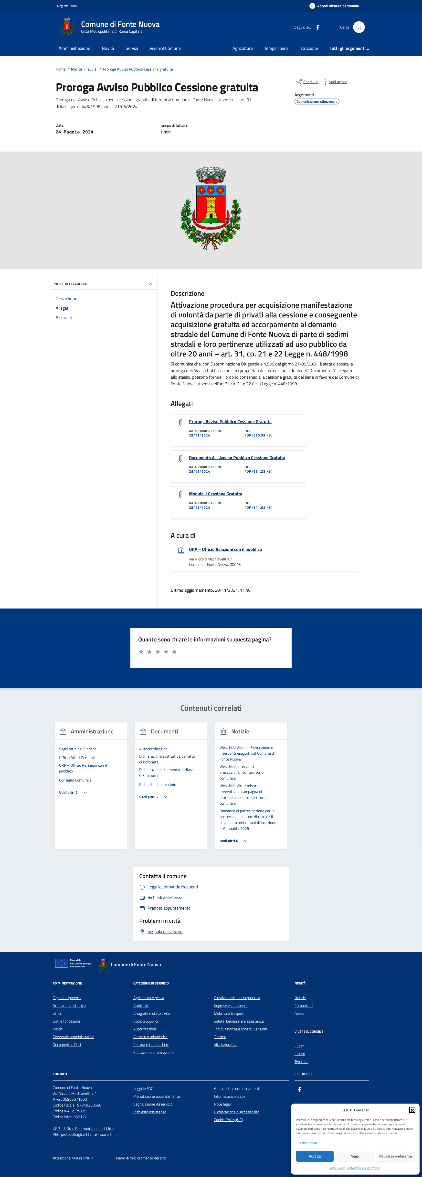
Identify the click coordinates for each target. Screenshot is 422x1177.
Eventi (300, 1054)
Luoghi (300, 1046)
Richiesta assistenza (149, 1112)
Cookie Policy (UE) (228, 1120)
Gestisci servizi (307, 1143)
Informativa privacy (229, 1096)
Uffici (57, 1013)
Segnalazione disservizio (152, 1104)
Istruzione (309, 48)
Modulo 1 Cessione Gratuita (215, 494)
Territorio (301, 1062)
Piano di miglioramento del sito (141, 1158)
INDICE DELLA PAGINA (70, 283)
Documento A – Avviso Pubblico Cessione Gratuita (237, 458)
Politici (58, 1029)
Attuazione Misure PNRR (73, 1158)
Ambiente (141, 1005)
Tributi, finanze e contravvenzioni (240, 1029)
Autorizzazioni (144, 1029)
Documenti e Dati (67, 1044)
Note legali (223, 1104)
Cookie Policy (336, 1168)
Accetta (315, 1156)
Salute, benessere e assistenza (239, 1021)
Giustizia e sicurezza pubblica (237, 998)
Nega (355, 1156)
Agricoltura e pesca (148, 998)
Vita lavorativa (225, 1044)
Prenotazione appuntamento (156, 1096)
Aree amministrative (69, 1005)
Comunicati (304, 1005)
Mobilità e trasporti (229, 1013)
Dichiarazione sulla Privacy (363, 1168)
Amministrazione (74, 48)
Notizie (300, 998)
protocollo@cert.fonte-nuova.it (86, 1134)
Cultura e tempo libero (151, 1044)
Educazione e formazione (153, 1052)
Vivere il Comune (165, 48)
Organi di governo (67, 998)
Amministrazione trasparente (237, 1088)
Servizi (132, 48)
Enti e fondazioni (66, 1021)
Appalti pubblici (145, 1021)
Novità (108, 48)
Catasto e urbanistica (150, 1037)
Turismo (220, 1037)
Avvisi (299, 1013)
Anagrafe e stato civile (151, 1013)
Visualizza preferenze (395, 1156)
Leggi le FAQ (143, 1088)
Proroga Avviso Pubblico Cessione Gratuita (230, 421)
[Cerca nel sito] (359, 27)
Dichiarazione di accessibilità (236, 1112)
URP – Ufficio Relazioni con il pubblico (225, 549)
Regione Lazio (67, 5)
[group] (91, 788)
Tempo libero (276, 48)
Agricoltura (242, 48)
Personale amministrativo (73, 1037)
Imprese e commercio (231, 1005)
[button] (412, 1109)
